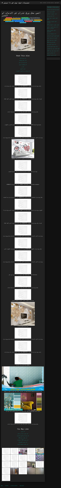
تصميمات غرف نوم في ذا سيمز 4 (16, 2)
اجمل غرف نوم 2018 (51, 42)
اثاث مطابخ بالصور (51, 52)
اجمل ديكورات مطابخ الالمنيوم (51, 31)
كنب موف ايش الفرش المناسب (23, 435)
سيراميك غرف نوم (23, 22)
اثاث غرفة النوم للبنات (52, 46)
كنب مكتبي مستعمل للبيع (23, 444)
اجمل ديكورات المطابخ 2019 (53, 24)
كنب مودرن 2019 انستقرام (22, 440)
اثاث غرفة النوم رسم (51, 44)
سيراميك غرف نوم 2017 (38, 20)
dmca (41, 2)
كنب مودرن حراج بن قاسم (23, 433)
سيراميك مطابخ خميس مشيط (19, 21)
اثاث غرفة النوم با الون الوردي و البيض (52, 27)
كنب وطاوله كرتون (23, 64)
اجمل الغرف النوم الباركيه (53, 35)
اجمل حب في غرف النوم (52, 40)
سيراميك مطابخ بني (28, 21)
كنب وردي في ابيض (23, 62)
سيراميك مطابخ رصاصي (16, 17)
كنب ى (23, 66)
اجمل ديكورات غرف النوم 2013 (52, 19)
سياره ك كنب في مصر (7, 20)
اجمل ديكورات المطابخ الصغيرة (52, 22)
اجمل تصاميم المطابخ (51, 55)
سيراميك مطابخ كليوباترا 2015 (17, 20)
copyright (57, 2)
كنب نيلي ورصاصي (22, 60)
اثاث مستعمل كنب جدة (51, 33)
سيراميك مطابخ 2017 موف (28, 20)
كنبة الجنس (22, 68)
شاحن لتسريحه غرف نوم (9, 21)
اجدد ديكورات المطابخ (52, 13)
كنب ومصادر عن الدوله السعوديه (23, 71)
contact (44, 2)
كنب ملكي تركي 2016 (23, 437)
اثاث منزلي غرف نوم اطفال (53, 50)
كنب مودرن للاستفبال (23, 442)
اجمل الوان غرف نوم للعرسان (53, 48)
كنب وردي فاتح (23, 58)
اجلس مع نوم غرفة (51, 11)
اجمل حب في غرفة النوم (52, 38)
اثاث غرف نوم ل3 (50, 16)
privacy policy (50, 2)
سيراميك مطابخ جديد (36, 21)
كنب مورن (23, 431)
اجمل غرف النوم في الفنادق (53, 9)
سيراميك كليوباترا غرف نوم (34, 17)
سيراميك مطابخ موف (25, 17)
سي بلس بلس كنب (9, 17)
